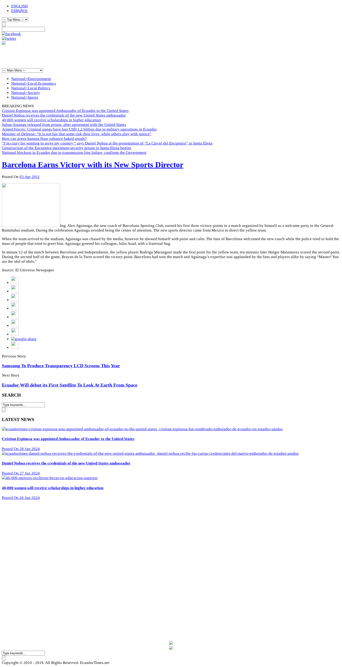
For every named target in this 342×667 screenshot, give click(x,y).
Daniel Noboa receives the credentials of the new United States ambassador (64, 115)
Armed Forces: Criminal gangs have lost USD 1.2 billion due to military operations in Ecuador (79, 129)
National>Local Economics (33, 83)
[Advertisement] (86, 56)
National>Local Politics (30, 88)
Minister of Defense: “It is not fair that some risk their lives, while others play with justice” (76, 134)
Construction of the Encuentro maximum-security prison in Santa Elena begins (66, 148)
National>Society (25, 93)
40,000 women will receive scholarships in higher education (51, 120)
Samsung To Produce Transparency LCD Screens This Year (61, 365)
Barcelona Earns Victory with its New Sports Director (92, 164)
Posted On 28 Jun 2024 (21, 449)
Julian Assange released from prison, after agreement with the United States (64, 124)
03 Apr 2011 (30, 177)
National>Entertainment (31, 79)
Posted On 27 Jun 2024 (21, 473)
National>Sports (24, 97)
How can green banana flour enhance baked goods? (44, 138)
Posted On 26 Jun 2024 (21, 497)
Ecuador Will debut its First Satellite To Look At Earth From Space (69, 384)
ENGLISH (19, 6)
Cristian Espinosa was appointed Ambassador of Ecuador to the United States (65, 110)
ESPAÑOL (19, 11)
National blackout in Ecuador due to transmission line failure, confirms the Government (74, 152)
